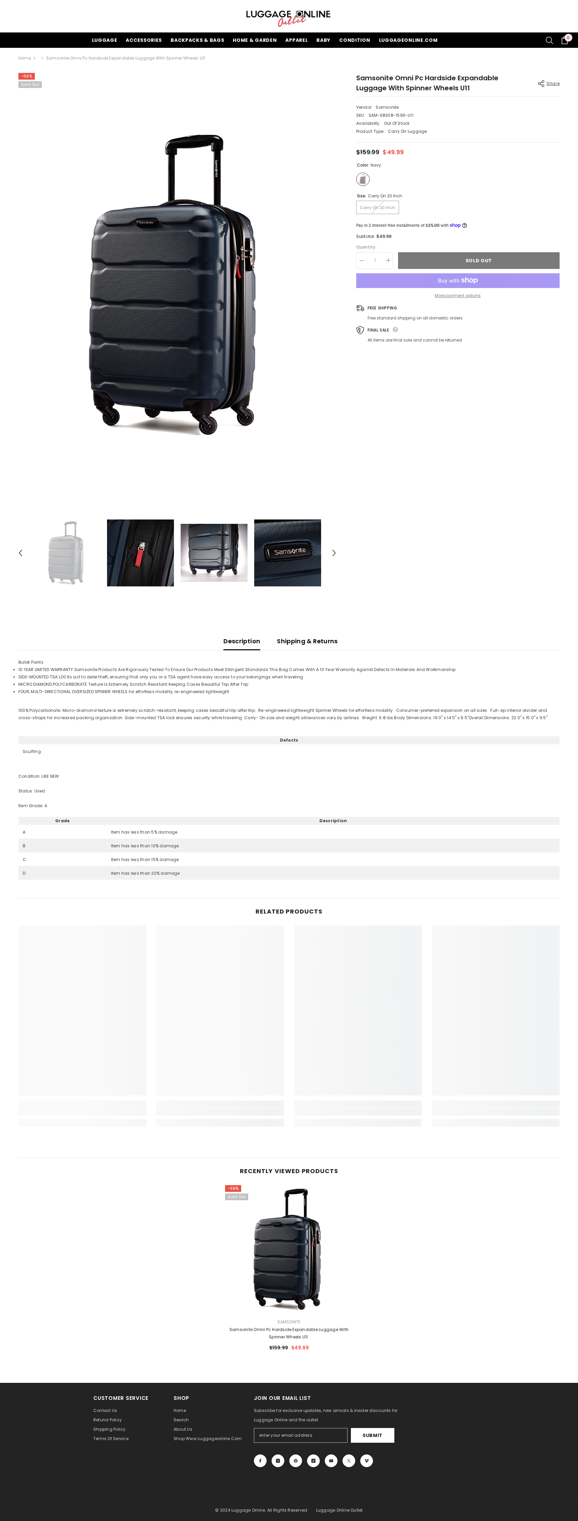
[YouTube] (331, 1460)
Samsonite (387, 107)
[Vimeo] (366, 1460)
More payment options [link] (458, 295)
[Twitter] (349, 1460)
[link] (82, 1112)
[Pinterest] (295, 1460)
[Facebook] (260, 1460)
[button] (20, 553)
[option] (177, 285)
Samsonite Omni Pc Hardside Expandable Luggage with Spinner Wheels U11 (289, 1333)
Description (241, 641)
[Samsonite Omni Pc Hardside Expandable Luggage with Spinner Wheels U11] (289, 1249)
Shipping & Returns (307, 641)
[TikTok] (313, 1460)
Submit (373, 1435)
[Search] (549, 40)
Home (24, 58)
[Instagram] (278, 1460)
